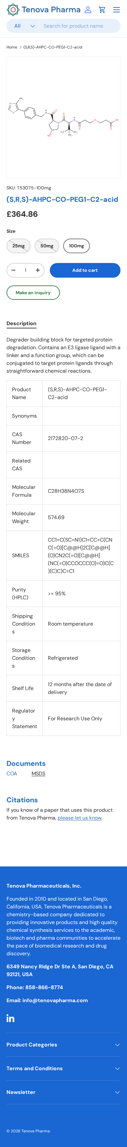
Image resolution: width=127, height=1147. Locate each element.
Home (12, 47)
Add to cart (85, 270)
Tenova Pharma (35, 1131)
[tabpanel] (63, 588)
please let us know (79, 817)
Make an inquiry (33, 293)
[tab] (21, 323)
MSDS (38, 773)
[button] (102, 10)
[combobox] (63, 26)
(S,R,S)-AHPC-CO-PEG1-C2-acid (52, 47)
